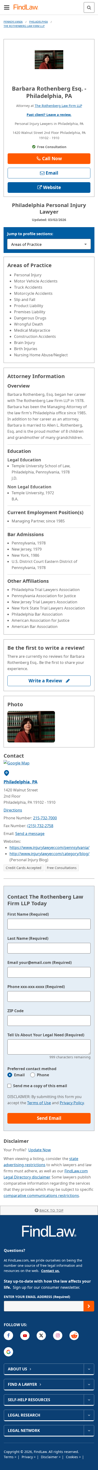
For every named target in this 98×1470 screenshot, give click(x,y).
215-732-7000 (45, 818)
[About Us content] (89, 1369)
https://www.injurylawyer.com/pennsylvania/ (49, 847)
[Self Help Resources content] (89, 1400)
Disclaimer (50, 1457)
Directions (13, 810)
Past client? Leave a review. (49, 114)
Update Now (39, 1149)
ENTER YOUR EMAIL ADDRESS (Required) (37, 1296)
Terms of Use (39, 1102)
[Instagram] (57, 1335)
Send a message (29, 833)
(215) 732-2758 (40, 825)
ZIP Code (15, 1010)
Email (19, 1074)
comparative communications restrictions (41, 1195)
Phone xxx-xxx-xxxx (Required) (36, 986)
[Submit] (88, 1306)
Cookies (72, 1457)
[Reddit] (74, 1335)
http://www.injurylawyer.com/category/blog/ (49, 853)
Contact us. (50, 1270)
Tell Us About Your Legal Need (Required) (45, 1034)
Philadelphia (38, 21)
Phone (43, 1074)
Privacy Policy (72, 1102)
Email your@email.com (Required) (39, 962)
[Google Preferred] (8, 1351)
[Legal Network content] (89, 1430)
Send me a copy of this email (40, 1085)
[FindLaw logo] (27, 7)
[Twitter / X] (41, 1335)
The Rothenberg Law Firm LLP (24, 26)
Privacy (28, 1457)
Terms (9, 1457)
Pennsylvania (13, 21)
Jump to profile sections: (30, 233)
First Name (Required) (28, 914)
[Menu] (6, 7)
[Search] (89, 7)
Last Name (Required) (27, 938)
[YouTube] (24, 1335)
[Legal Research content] (89, 1415)
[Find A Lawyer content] (89, 1384)
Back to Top (51, 1210)
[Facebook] (8, 1335)
